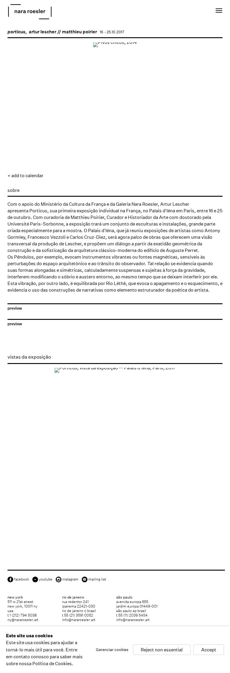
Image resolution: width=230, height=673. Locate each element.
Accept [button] (208, 649)
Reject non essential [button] (162, 649)
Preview (14, 308)
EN (189, 11)
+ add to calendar (25, 175)
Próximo (212, 132)
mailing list (97, 579)
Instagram (70, 579)
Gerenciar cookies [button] (112, 649)
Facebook (21, 579)
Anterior (17, 132)
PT (197, 11)
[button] (29, 152)
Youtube (45, 579)
